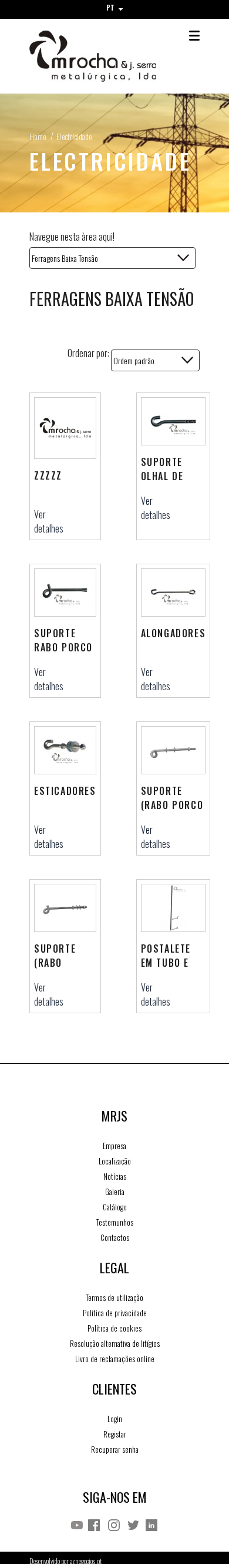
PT (111, 7)
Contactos (114, 1237)
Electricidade (74, 136)
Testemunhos (114, 1222)
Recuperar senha (115, 1449)
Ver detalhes (48, 521)
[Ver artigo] (65, 428)
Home (37, 136)
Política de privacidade (115, 1313)
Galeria (114, 1191)
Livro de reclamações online (114, 1359)
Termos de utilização (114, 1297)
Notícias (114, 1176)
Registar (114, 1434)
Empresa (114, 1146)
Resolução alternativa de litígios (115, 1343)
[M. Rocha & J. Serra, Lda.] (92, 56)
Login (114, 1419)
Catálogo (115, 1207)
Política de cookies (114, 1328)
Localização (115, 1161)
